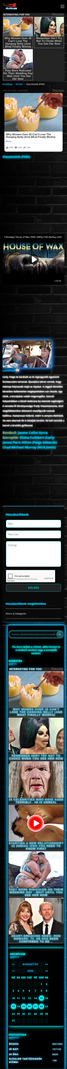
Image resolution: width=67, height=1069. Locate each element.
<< (13, 964)
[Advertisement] (33, 193)
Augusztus (30, 964)
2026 (30, 970)
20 (29, 1006)
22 (41, 1006)
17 (13, 1006)
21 (35, 1006)
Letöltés (8, 370)
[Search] (59, 634)
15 (41, 998)
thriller (19, 84)
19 (23, 1006)
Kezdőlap (7, 84)
